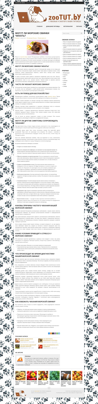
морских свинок (52, 96)
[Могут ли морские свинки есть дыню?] (20, 375)
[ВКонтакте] (49, 333)
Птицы (64, 82)
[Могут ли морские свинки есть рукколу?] (55, 375)
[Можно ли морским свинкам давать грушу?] (43, 375)
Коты (64, 76)
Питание (79, 26)
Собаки (65, 86)
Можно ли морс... (50, 2)
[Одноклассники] (51, 333)
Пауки (64, 78)
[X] (53, 333)
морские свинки (23, 56)
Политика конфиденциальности (74, 391)
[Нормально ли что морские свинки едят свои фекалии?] (66, 375)
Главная (39, 26)
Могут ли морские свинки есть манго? (72, 54)
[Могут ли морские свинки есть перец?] (32, 375)
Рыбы (64, 84)
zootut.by (37, 391)
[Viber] (55, 333)
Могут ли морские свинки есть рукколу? (72, 49)
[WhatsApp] (57, 333)
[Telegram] (59, 333)
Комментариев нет (42, 38)
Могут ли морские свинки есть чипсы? (72, 58)
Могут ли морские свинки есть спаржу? (72, 56)
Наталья (17, 38)
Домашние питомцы (53, 26)
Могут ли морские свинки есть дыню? (72, 41)
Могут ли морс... (30, 2)
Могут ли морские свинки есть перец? (72, 43)
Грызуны (35, 38)
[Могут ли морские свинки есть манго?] (77, 375)
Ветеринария (68, 26)
